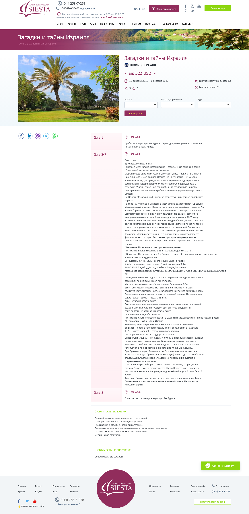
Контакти (187, 23)
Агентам (136, 23)
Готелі (59, 23)
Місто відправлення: (172, 99)
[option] (68, 88)
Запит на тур (218, 8)
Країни (71, 23)
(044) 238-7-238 (72, 500)
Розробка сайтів (37, 506)
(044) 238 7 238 (221, 491)
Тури (83, 23)
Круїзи (122, 23)
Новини (74, 491)
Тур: (200, 99)
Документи (155, 486)
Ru (143, 9)
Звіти (152, 491)
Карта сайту (197, 491)
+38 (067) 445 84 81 (112, 17)
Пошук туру (107, 23)
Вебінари (150, 23)
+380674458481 (70, 8)
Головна (22, 486)
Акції (93, 23)
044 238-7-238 (74, 3)
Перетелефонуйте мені (212, 501)
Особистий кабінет (166, 8)
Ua (136, 9)
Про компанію (169, 23)
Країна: (128, 99)
